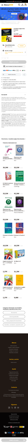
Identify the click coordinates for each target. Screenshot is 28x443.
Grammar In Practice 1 (8, 235)
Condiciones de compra (14, 374)
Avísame (21, 45)
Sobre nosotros (13, 346)
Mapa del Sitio (14, 414)
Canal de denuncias (13, 379)
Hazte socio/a (14, 362)
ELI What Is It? (17, 261)
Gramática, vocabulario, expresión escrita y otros (10, 23)
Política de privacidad (13, 375)
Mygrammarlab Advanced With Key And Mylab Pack (18, 211)
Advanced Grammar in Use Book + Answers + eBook (19, 185)
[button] (22, 5)
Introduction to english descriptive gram (19, 288)
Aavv (14, 31)
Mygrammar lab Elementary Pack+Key (8, 210)
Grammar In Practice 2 (19, 235)
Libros (2, 22)
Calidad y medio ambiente (13, 347)
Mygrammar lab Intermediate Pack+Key (18, 159)
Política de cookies (14, 377)
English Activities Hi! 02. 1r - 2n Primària (8, 288)
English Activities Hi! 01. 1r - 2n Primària (8, 262)
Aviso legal (13, 380)
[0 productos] (26, 5)
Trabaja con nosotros (13, 351)
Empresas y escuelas (13, 352)
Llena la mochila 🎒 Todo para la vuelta (14, 1)
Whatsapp (13, 392)
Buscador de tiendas (13, 349)
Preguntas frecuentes (13, 372)
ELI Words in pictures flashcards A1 (8, 184)
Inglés (18, 22)
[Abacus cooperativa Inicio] (9, 5)
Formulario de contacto (14, 390)
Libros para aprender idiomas (10, 22)
